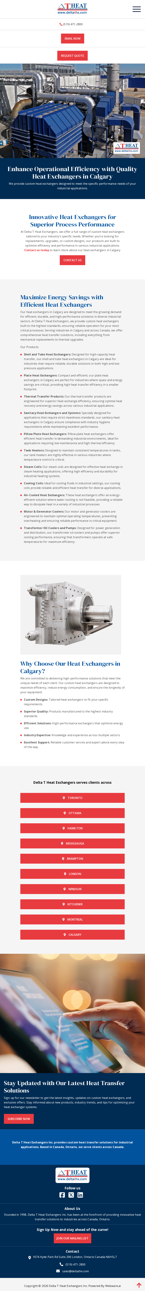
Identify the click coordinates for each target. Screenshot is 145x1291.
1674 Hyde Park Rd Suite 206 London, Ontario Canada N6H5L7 (75, 1257)
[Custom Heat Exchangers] (72, 1013)
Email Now (72, 38)
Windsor (75, 889)
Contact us (72, 260)
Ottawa (75, 813)
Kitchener (75, 904)
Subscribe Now (19, 1119)
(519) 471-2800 (72, 24)
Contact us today (36, 250)
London (75, 874)
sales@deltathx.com (75, 1271)
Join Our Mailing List (72, 1238)
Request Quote (72, 56)
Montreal (75, 919)
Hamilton (75, 828)
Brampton (75, 859)
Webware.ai (113, 1286)
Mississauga (75, 843)
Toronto (75, 798)
